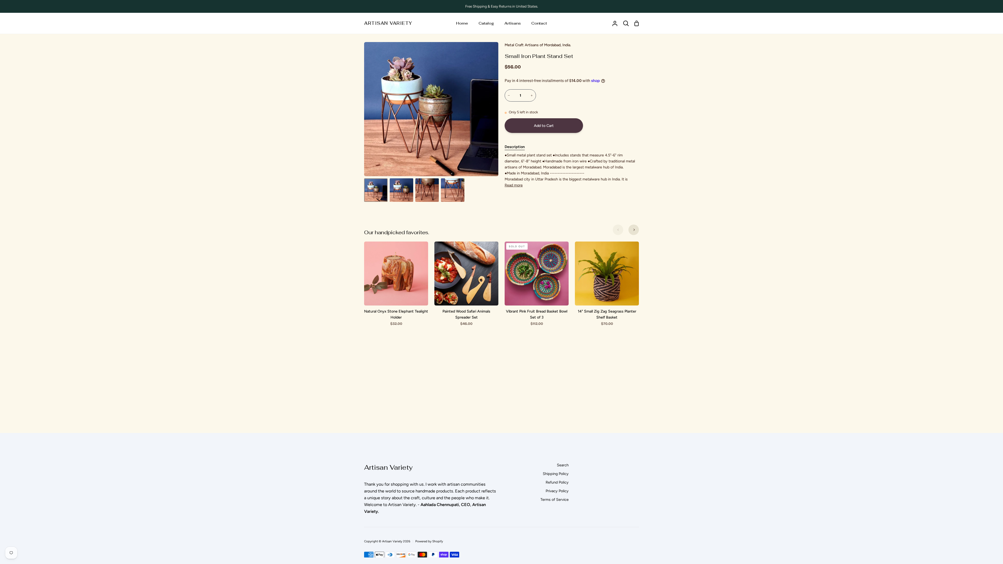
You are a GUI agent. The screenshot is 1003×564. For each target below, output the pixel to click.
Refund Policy (557, 482)
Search (563, 465)
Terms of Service (554, 499)
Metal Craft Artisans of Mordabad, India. (538, 45)
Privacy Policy (557, 491)
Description (515, 146)
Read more (514, 185)
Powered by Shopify (429, 541)
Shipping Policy (556, 473)
